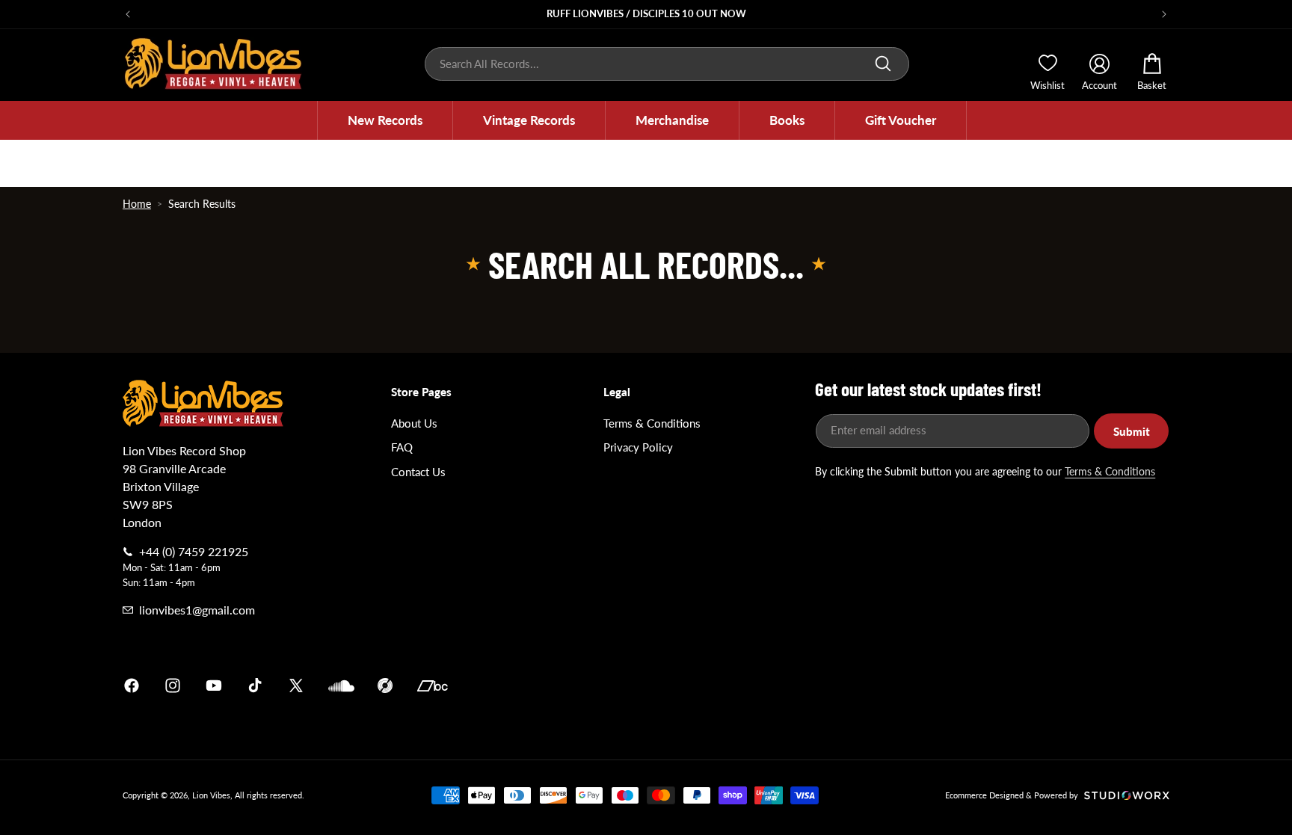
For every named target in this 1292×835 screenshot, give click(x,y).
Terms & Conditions (652, 423)
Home (137, 203)
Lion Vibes (211, 795)
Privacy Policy (638, 447)
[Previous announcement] (127, 14)
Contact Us (418, 471)
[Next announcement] (1164, 14)
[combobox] (667, 64)
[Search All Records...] (883, 63)
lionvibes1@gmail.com (197, 610)
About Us (414, 423)
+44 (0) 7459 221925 (193, 551)
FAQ (402, 447)
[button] (385, 120)
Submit (1131, 431)
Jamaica (821, 685)
